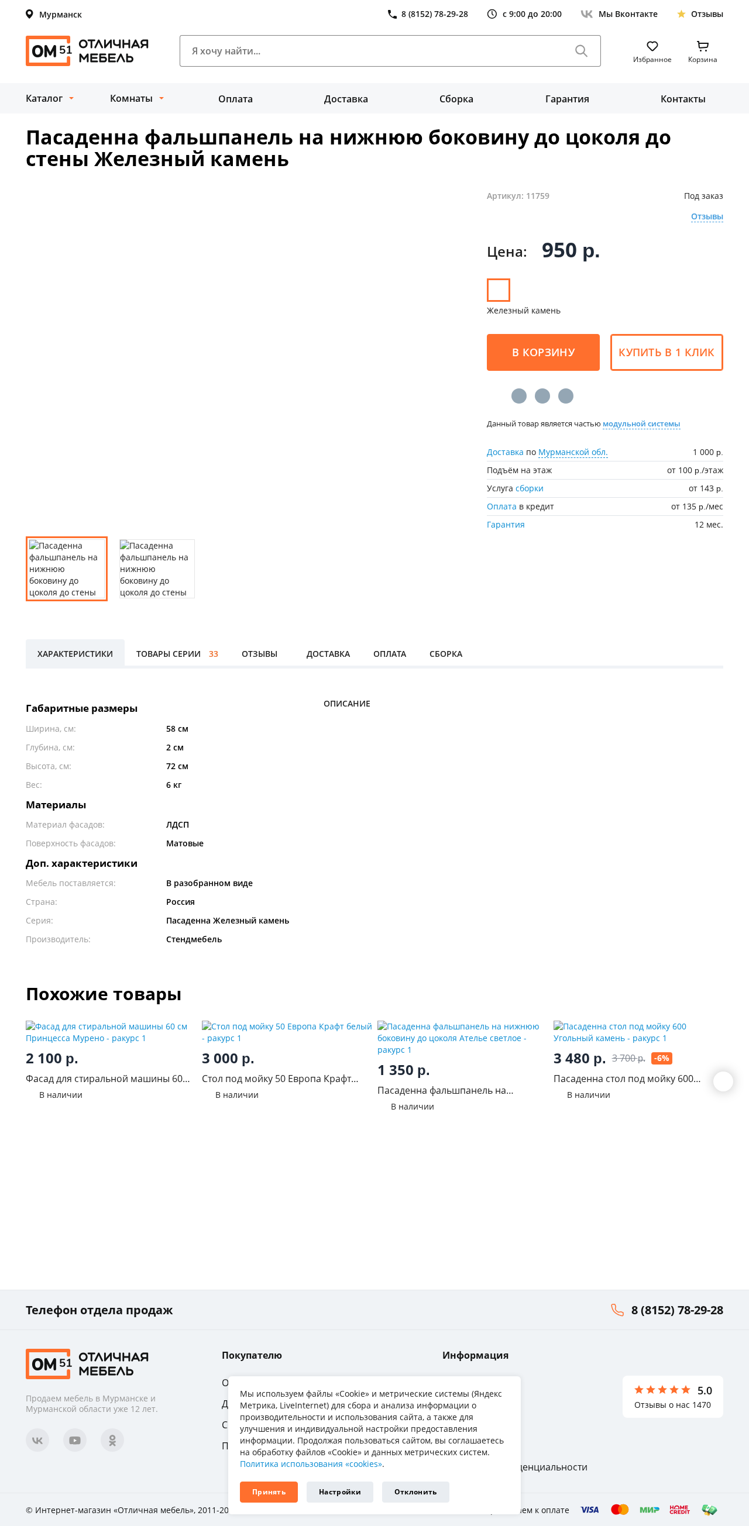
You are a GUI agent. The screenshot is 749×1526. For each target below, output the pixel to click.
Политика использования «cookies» (311, 1463)
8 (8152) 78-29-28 (677, 1310)
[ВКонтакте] (519, 396)
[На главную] (87, 51)
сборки (530, 488)
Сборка (456, 98)
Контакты (683, 98)
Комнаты (131, 98)
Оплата (235, 98)
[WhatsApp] (565, 396)
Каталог (44, 98)
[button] (723, 1081)
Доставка (346, 98)
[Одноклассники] (542, 396)
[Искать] (581, 51)
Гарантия (567, 98)
